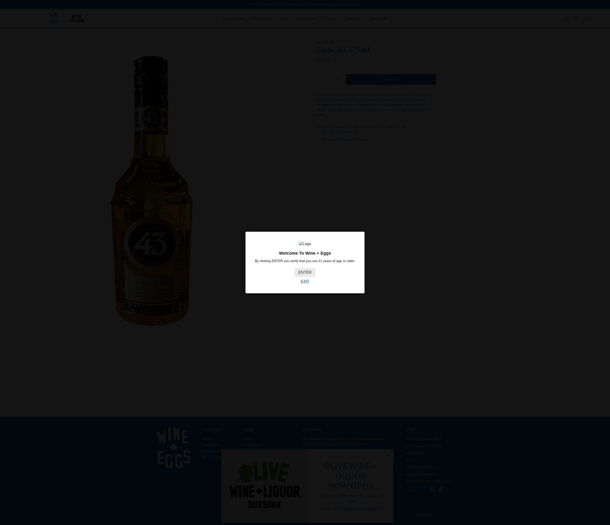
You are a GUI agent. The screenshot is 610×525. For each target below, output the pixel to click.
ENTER (305, 272)
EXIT (305, 281)
